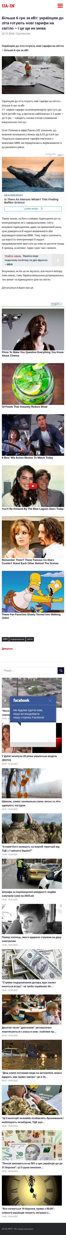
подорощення (17, 639)
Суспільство (23, 33)
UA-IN (8, 6)
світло (30, 639)
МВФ (5, 639)
